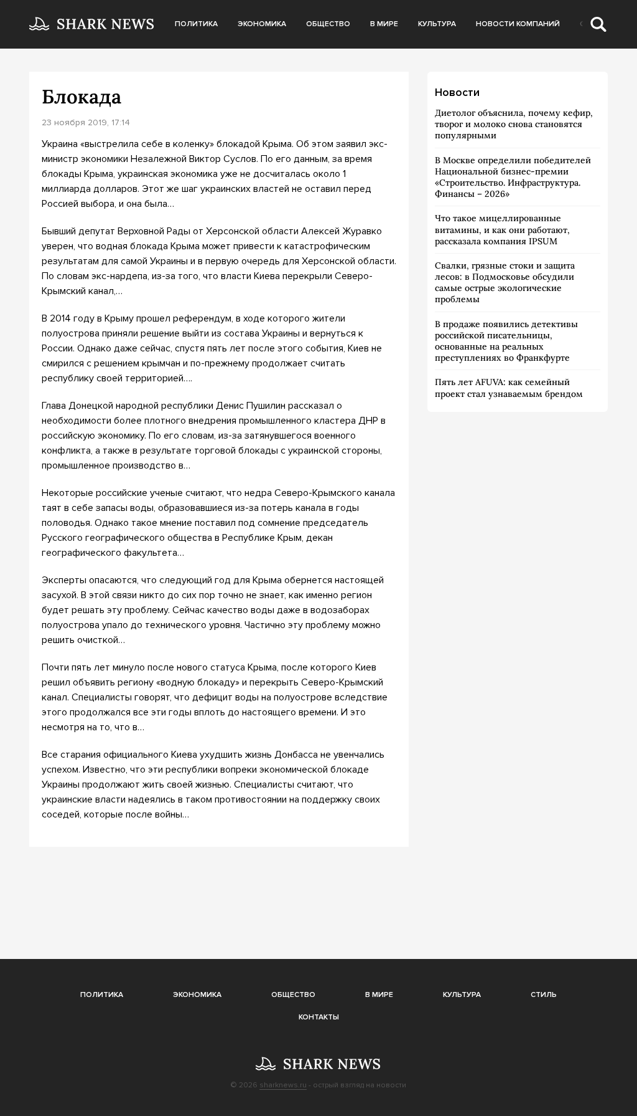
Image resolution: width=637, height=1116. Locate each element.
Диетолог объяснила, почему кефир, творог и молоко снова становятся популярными (514, 124)
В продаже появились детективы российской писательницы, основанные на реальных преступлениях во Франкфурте (506, 341)
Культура (437, 24)
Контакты (319, 1017)
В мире (384, 24)
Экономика (262, 24)
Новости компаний (518, 24)
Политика (196, 24)
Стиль (544, 994)
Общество (328, 24)
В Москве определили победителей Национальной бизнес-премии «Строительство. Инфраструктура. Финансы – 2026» (513, 177)
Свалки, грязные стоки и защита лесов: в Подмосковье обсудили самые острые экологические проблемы (505, 282)
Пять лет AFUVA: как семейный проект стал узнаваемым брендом (509, 387)
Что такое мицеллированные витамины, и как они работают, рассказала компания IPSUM (502, 229)
